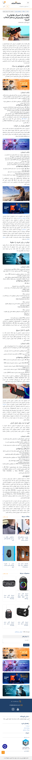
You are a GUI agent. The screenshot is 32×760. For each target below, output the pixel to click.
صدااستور (24, 229)
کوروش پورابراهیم (18, 632)
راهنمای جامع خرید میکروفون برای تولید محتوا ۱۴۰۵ (23, 565)
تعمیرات (4, 404)
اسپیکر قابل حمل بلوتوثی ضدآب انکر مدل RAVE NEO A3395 (23, 596)
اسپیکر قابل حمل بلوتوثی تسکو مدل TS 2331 (23, 623)
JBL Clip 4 (24, 119)
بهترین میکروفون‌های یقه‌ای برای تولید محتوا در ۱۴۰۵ (23, 538)
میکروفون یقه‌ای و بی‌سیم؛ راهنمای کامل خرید (9, 538)
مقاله (23, 11)
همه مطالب (5, 517)
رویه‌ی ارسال (26, 728)
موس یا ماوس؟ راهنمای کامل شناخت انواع (9, 565)
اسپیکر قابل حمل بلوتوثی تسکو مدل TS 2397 (9, 597)
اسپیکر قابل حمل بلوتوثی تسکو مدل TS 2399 (9, 623)
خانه (27, 11)
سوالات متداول (26, 730)
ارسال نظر (26, 645)
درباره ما (27, 726)
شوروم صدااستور (21, 218)
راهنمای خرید (18, 11)
